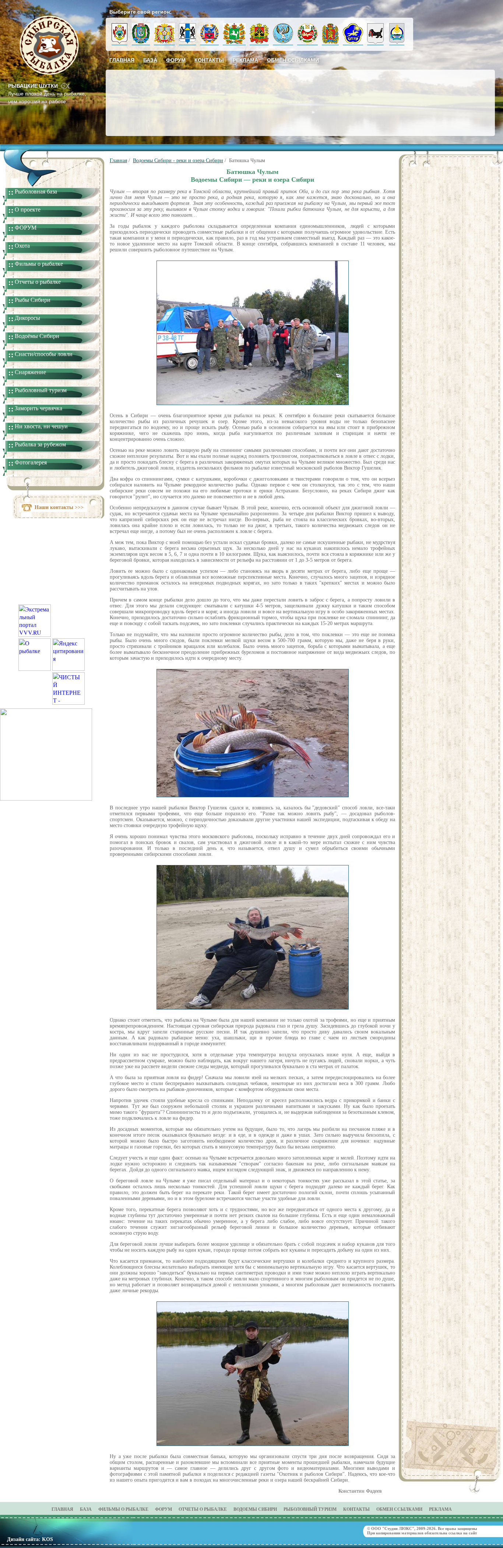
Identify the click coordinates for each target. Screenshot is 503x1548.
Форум (176, 60)
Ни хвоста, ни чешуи (41, 426)
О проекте (28, 209)
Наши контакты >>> (59, 507)
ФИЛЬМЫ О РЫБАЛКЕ (123, 1509)
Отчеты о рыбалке (38, 282)
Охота (22, 246)
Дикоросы (27, 318)
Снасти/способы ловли (44, 354)
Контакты (209, 60)
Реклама (245, 60)
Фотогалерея (31, 462)
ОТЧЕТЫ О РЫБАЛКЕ (203, 1509)
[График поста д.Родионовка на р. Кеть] (46, 798)
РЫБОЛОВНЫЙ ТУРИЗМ (310, 1509)
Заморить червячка (38, 408)
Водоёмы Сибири (37, 336)
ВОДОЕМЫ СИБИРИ (255, 1509)
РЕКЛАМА (440, 1509)
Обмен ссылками (293, 60)
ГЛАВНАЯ (62, 1509)
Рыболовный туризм (41, 390)
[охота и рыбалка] (34, 668)
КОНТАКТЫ (356, 1509)
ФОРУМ (25, 227)
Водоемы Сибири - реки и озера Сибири (178, 160)
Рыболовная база (36, 191)
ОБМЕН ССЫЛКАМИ (399, 1509)
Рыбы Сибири (32, 300)
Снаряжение (30, 372)
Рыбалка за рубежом (40, 444)
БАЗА (86, 1509)
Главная (121, 60)
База (150, 60)
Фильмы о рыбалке (39, 264)
